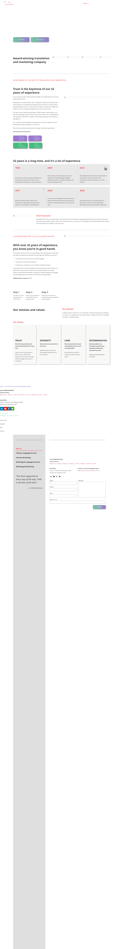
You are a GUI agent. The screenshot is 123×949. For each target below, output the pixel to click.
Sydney (10, 394)
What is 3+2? (54, 499)
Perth (28, 394)
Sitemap (2, 431)
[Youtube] (5, 408)
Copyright (2, 424)
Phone (52, 487)
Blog (1, 427)
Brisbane (22, 394)
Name (51, 480)
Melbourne (3, 394)
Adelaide (33, 394)
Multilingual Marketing (25, 466)
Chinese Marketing (23, 457)
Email (51, 493)
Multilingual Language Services (28, 462)
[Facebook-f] (9, 408)
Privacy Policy (3, 420)
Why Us (19, 448)
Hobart (45, 394)
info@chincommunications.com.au (90, 470)
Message (81, 480)
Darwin (40, 394)
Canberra (15, 394)
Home (14, 45)
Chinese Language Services (26, 453)
